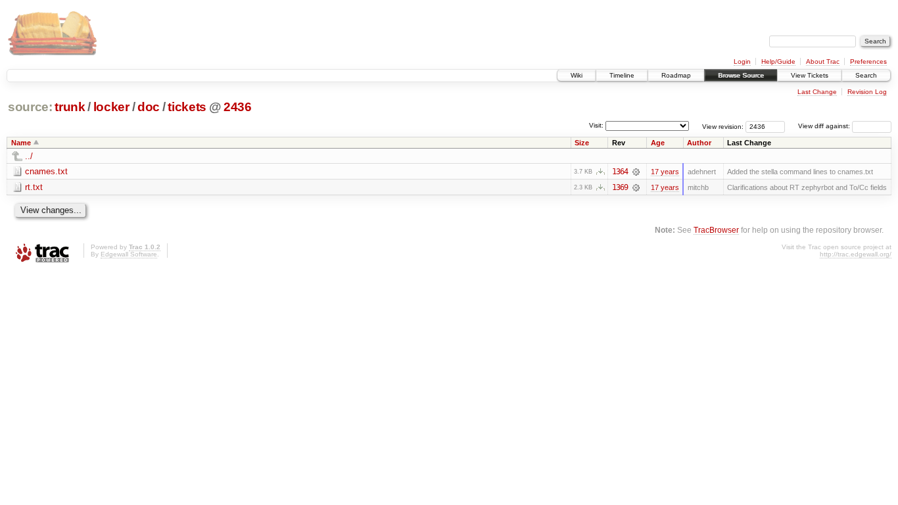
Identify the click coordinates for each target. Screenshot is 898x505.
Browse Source (741, 75)
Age (658, 143)
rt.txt (34, 187)
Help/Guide (778, 61)
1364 (620, 171)
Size (582, 143)
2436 (238, 107)
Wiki (576, 75)
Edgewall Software (129, 254)
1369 (620, 187)
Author (699, 143)
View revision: (723, 126)
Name (21, 143)
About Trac (822, 61)
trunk (70, 107)
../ (29, 156)
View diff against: (825, 126)
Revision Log (867, 91)
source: (30, 107)
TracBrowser (716, 230)
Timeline (621, 75)
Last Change (817, 91)
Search (866, 75)
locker (111, 107)
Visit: (596, 125)
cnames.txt (46, 171)
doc (148, 107)
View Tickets (809, 75)
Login (742, 61)
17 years (665, 172)
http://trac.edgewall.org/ (855, 254)
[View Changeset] (636, 171)
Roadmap (676, 75)
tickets (187, 107)
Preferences (868, 61)
